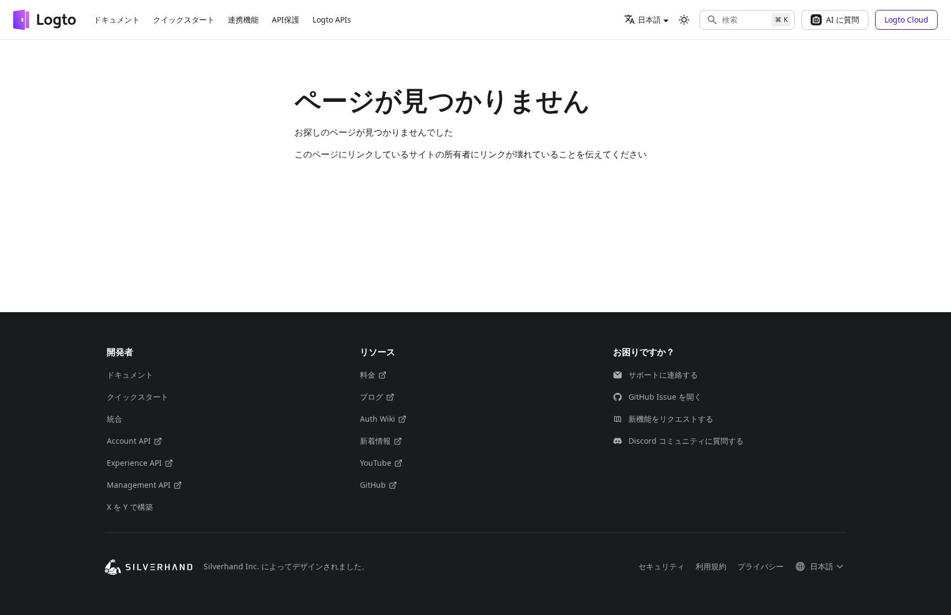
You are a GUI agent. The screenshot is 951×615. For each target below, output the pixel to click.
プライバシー (760, 566)
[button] (747, 20)
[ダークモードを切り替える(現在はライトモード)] (684, 20)
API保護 (285, 19)
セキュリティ (661, 566)
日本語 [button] (649, 19)
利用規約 (711, 566)
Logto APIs (332, 19)
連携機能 (243, 19)
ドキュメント (117, 19)
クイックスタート (184, 19)
